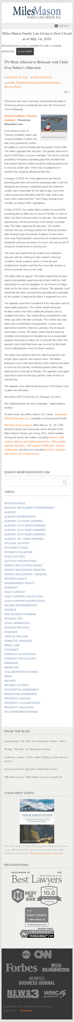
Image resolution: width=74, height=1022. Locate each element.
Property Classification (22, 703)
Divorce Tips (13, 618)
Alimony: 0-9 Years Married (23, 521)
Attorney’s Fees (16, 547)
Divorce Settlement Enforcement (29, 507)
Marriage (11, 663)
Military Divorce (16, 685)
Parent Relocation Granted (24, 570)
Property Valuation (19, 707)
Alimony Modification (19, 516)
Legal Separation (16, 623)
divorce (53, 437)
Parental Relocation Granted (38, 82)
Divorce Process (17, 627)
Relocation (12, 86)
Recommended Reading (21, 712)
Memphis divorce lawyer (18, 425)
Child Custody (14, 556)
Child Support (14, 592)
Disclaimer (26, 1010)
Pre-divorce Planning (20, 614)
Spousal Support (17, 543)
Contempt (11, 649)
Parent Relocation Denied (23, 565)
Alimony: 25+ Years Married (24, 539)
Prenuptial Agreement (20, 694)
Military (10, 680)
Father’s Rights (15, 578)
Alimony (10, 512)
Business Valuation (18, 552)
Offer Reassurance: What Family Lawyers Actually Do (33, 777)
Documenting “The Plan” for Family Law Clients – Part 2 (35, 741)
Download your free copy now (46, 853)
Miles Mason (43, 77)
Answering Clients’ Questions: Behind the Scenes (30, 769)
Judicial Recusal (16, 636)
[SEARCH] (65, 482)
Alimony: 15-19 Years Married (25, 530)
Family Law (11, 645)
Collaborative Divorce (21, 672)
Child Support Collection (23, 596)
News (8, 676)
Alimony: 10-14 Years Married (25, 525)
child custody (57, 441)
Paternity (11, 587)
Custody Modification (20, 561)
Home (11, 82)
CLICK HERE (25, 51)
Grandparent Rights (19, 583)
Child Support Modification (24, 601)
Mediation (11, 667)
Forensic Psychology (20, 658)
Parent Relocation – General (25, 574)
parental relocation (14, 445)
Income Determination (20, 605)
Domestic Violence (18, 641)
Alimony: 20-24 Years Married (25, 534)
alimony (18, 441)
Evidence (11, 632)
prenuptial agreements (36, 441)
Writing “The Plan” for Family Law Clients (27, 749)
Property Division (17, 698)
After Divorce (14, 503)
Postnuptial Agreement (21, 689)
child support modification (40, 445)
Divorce (10, 609)
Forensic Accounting (20, 654)
